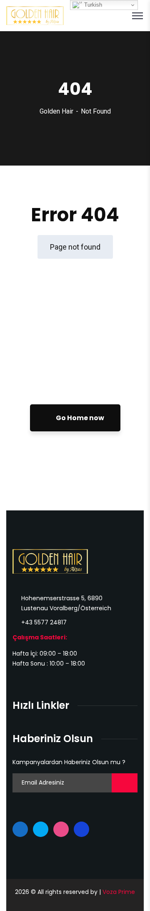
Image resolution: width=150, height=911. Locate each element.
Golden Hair (56, 111)
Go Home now (79, 418)
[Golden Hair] (35, 15)
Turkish (92, 5)
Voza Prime (118, 892)
